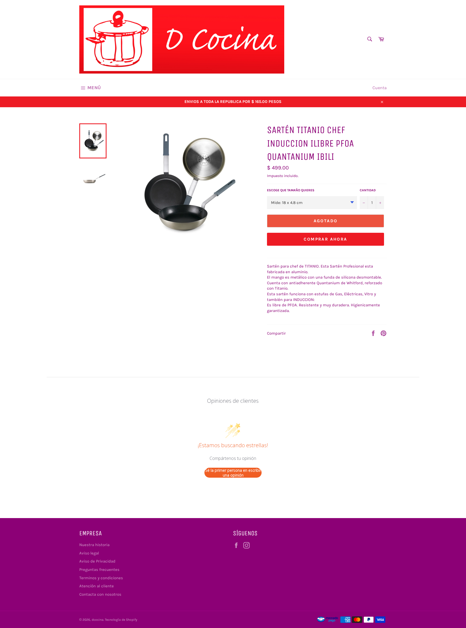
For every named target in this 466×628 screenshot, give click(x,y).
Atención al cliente (96, 586)
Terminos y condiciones (101, 577)
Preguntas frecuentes (99, 569)
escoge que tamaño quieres (290, 190)
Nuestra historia (94, 544)
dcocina (98, 620)
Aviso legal (89, 553)
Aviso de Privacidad (97, 561)
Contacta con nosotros (100, 594)
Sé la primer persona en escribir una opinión (233, 473)
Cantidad (368, 190)
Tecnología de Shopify (121, 620)
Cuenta (379, 87)
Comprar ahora (325, 239)
